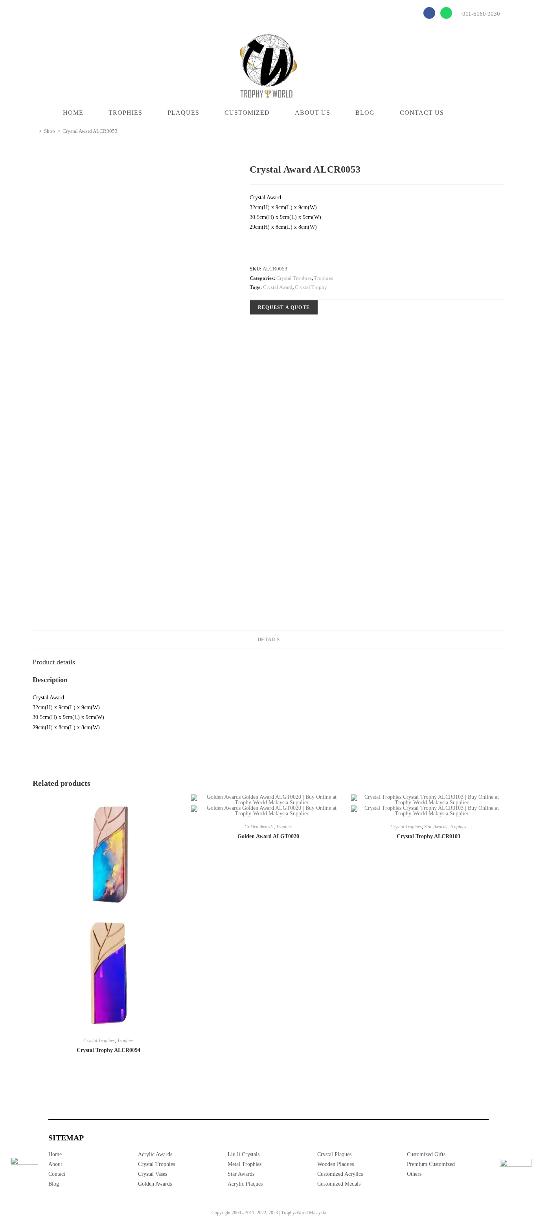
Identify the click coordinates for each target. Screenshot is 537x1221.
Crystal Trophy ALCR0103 (428, 836)
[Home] (35, 131)
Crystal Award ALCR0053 (90, 131)
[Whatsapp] (446, 13)
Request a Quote (284, 307)
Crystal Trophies (294, 278)
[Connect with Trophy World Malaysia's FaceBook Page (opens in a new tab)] (24, 1170)
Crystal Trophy (311, 287)
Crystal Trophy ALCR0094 (108, 1050)
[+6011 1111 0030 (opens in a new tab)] (515, 1174)
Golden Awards (259, 826)
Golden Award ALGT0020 (268, 836)
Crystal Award (277, 287)
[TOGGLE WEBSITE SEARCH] (471, 113)
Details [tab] (268, 639)
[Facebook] (429, 13)
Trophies (323, 278)
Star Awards (435, 826)
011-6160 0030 (481, 14)
